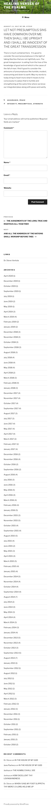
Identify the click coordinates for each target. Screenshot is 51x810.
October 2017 (10, 403)
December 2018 (11, 332)
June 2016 (8, 485)
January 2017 (9, 449)
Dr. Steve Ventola (11, 260)
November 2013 (11, 643)
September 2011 (11, 729)
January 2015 (9, 571)
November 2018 (11, 337)
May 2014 (8, 612)
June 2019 (8, 301)
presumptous (25, 104)
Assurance (12, 100)
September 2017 (11, 408)
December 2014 (11, 576)
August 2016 (9, 475)
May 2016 (8, 490)
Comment (9, 128)
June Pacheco (10, 765)
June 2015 (8, 546)
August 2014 (9, 597)
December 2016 (11, 454)
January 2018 (9, 388)
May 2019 (8, 306)
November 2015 (11, 520)
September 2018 (11, 347)
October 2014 (10, 587)
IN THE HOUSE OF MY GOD (26, 760)
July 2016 (8, 480)
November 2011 (10, 719)
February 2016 (10, 505)
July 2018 (8, 357)
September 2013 (11, 653)
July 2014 (8, 602)
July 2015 (8, 541)
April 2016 (8, 495)
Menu (27, 17)
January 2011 (9, 739)
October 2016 (10, 464)
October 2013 (10, 648)
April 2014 (8, 617)
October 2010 (10, 744)
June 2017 (8, 424)
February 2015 (10, 566)
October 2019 (10, 286)
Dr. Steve (27, 26)
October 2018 (10, 342)
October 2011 (9, 724)
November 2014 (11, 582)
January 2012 (9, 709)
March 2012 (9, 699)
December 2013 (11, 638)
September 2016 (11, 469)
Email (7, 175)
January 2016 (9, 510)
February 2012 (10, 704)
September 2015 (11, 531)
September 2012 (11, 668)
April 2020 (8, 276)
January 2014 (9, 632)
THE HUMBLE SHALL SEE (24, 770)
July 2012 (8, 678)
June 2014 (8, 607)
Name (7, 162)
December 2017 (11, 393)
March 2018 (9, 378)
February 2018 (10, 383)
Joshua (7, 770)
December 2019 (11, 281)
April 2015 (8, 556)
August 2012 (9, 673)
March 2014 (9, 622)
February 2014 (10, 627)
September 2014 (11, 592)
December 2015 (11, 515)
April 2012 (8, 694)
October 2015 (10, 525)
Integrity (12, 104)
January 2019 (9, 327)
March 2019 (9, 317)
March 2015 (9, 561)
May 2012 (8, 689)
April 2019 (8, 312)
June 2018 (8, 363)
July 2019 (8, 296)
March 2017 (9, 439)
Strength (38, 104)
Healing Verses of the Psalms (22, 5)
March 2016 (9, 500)
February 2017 (10, 444)
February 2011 (10, 734)
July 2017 (8, 418)
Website (7, 188)
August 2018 (9, 352)
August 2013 (9, 658)
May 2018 (8, 368)
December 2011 (10, 714)
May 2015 (8, 551)
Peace (23, 100)
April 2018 (8, 373)
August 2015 (9, 536)
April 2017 (8, 434)
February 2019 (10, 322)
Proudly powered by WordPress (16, 804)
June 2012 (8, 683)
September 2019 (11, 291)
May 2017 (8, 429)
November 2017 (11, 398)
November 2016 (11, 459)
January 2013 (9, 663)
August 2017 (9, 413)
